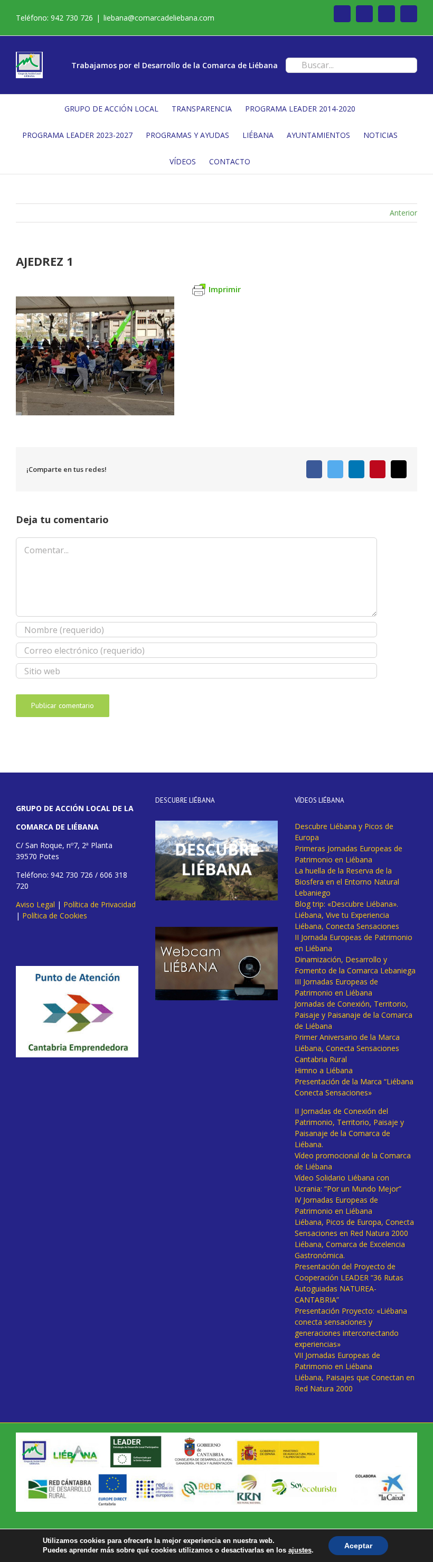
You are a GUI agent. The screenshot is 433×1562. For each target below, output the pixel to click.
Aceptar (358, 1545)
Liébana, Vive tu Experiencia (342, 915)
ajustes (300, 1550)
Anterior (403, 213)
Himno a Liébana (324, 1070)
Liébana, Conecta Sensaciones (347, 926)
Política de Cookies (54, 915)
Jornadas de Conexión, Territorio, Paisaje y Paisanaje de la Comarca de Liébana (353, 1015)
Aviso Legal (35, 904)
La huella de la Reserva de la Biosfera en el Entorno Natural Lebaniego (347, 882)
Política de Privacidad (99, 904)
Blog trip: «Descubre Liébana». (346, 904)
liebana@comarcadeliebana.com (158, 18)
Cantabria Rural (321, 1059)
